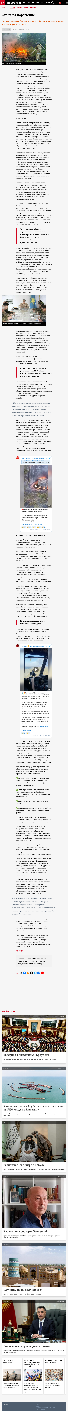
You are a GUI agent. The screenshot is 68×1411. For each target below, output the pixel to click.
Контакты (6, 1404)
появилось (20, 134)
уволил (42, 368)
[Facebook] (38, 973)
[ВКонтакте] (24, 973)
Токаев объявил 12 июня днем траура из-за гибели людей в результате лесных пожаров (32, 961)
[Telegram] (35, 973)
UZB (42, 3)
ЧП (13, 29)
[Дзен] (31, 973)
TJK (33, 3)
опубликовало (21, 554)
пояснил (28, 911)
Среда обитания (19, 29)
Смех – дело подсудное (8, 1361)
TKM (37, 3)
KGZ (29, 3)
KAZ (24, 3)
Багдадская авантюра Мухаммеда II (54, 1361)
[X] (21, 973)
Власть (27, 29)
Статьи (12, 7)
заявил (26, 751)
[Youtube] (42, 973)
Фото (26, 7)
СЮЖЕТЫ (33, 7)
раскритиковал (31, 386)
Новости (4, 7)
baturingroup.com (47, 1407)
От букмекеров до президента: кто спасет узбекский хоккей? (32, 1363)
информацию (37, 260)
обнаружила (21, 631)
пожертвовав (21, 336)
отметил (40, 427)
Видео (19, 7)
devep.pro (43, 1409)
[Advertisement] (34, 992)
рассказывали (21, 575)
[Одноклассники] (28, 973)
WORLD (48, 3)
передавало (34, 187)
